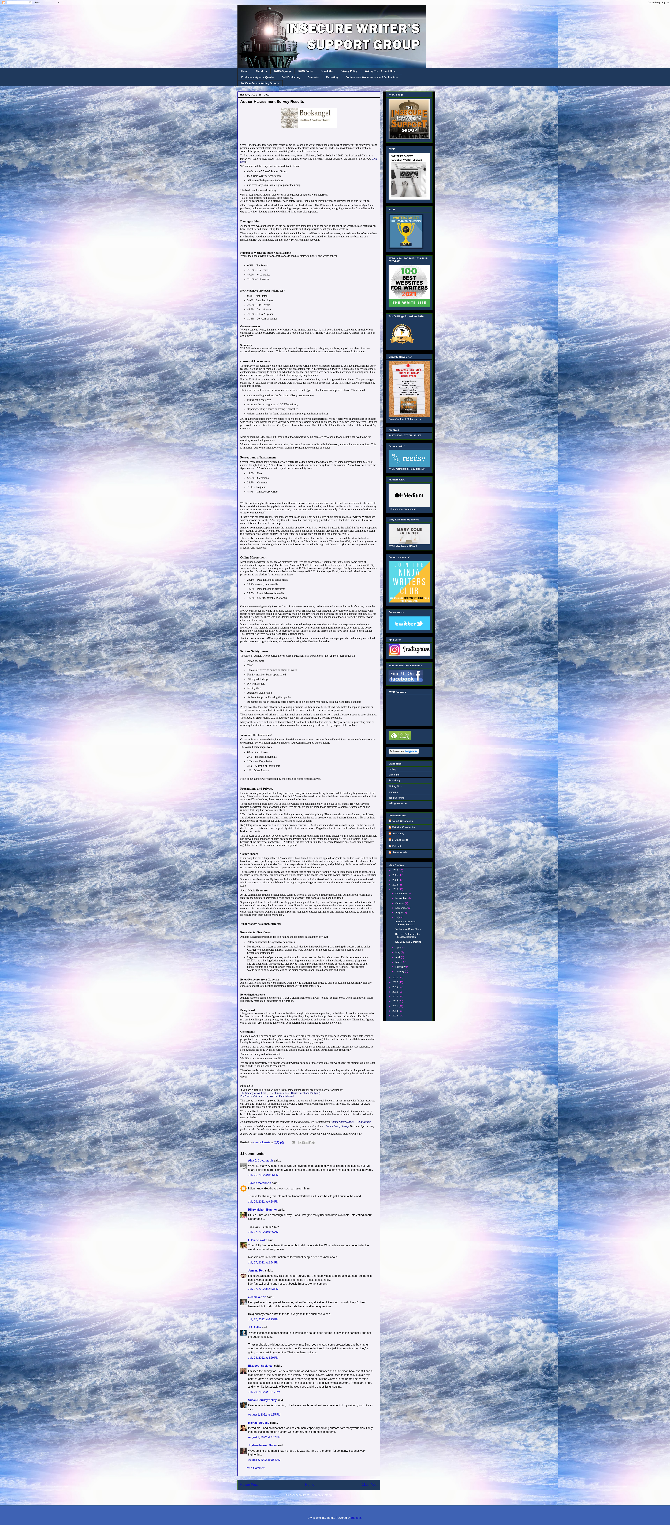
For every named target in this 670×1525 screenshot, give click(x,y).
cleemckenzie (257, 1297)
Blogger (356, 1517)
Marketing (332, 77)
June (398, 947)
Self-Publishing (291, 77)
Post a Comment (255, 1468)
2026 (395, 870)
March (399, 962)
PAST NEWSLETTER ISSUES (405, 435)
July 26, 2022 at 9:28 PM (263, 1201)
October (400, 903)
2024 (395, 880)
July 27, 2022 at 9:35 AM (263, 1231)
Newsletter (327, 71)
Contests (313, 77)
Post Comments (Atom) (317, 1495)
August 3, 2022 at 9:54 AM (264, 1459)
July (397, 917)
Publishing (394, 780)
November (401, 898)
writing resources (398, 803)
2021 (395, 977)
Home (244, 71)
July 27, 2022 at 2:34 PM (263, 1262)
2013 (395, 1015)
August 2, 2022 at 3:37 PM (264, 1437)
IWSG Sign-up (282, 71)
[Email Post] (293, 1142)
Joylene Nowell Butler (262, 1445)
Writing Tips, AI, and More (380, 71)
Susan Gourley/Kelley (262, 1400)
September (401, 907)
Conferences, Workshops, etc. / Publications (372, 77)
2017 (395, 996)
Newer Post (249, 1484)
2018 (395, 991)
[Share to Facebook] (310, 1142)
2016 (395, 1001)
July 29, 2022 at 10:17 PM (264, 1392)
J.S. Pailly (254, 1327)
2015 (395, 1006)
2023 (395, 884)
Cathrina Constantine (403, 827)
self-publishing (396, 797)
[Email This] (300, 1142)
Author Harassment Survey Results (405, 923)
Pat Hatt (396, 846)
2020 (395, 982)
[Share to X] (306, 1142)
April (398, 957)
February (400, 966)
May (398, 952)
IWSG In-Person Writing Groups (260, 83)
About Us (261, 71)
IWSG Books (305, 71)
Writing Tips (395, 786)
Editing (392, 769)
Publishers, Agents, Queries (257, 77)
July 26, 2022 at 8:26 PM (263, 1175)
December (401, 893)
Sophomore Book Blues (408, 929)
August (399, 912)
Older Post (369, 1484)
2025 (395, 875)
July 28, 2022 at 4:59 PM (263, 1357)
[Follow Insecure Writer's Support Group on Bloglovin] (404, 752)
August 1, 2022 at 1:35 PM (264, 1414)
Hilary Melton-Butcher (262, 1209)
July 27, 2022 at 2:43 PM (263, 1288)
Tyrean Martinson (259, 1183)
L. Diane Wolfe (257, 1240)
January (400, 971)
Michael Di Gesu (258, 1422)
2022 (395, 889)
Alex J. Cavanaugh (260, 1160)
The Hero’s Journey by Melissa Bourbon (407, 935)
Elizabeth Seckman (260, 1365)
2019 (395, 987)
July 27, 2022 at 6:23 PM (263, 1319)
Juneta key (398, 833)
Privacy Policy (349, 71)
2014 (395, 1010)
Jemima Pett (256, 1270)
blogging (393, 792)
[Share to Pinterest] (313, 1142)
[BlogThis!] (303, 1142)
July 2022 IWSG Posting (408, 941)
